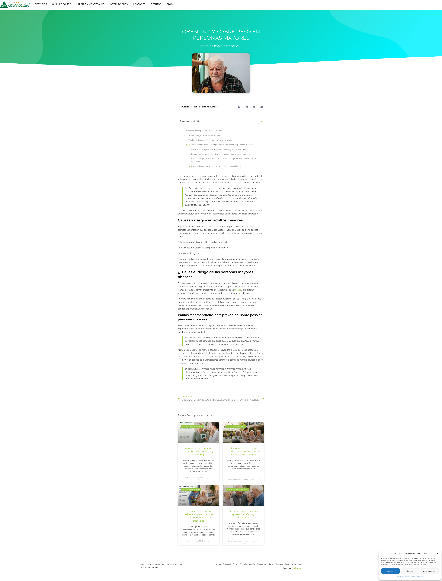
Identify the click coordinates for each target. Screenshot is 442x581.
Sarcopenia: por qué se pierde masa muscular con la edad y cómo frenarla (223, 154)
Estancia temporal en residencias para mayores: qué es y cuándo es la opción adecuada (224, 160)
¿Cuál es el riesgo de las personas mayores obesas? (210, 140)
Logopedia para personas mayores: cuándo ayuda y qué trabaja (218, 149)
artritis (238, 290)
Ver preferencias (429, 571)
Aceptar (390, 571)
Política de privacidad (409, 576)
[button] (437, 553)
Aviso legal (420, 576)
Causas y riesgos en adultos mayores (204, 135)
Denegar (410, 571)
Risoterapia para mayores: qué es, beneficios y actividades (216, 166)
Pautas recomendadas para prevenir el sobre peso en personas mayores (222, 145)
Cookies (398, 576)
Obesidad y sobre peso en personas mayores (204, 131)
